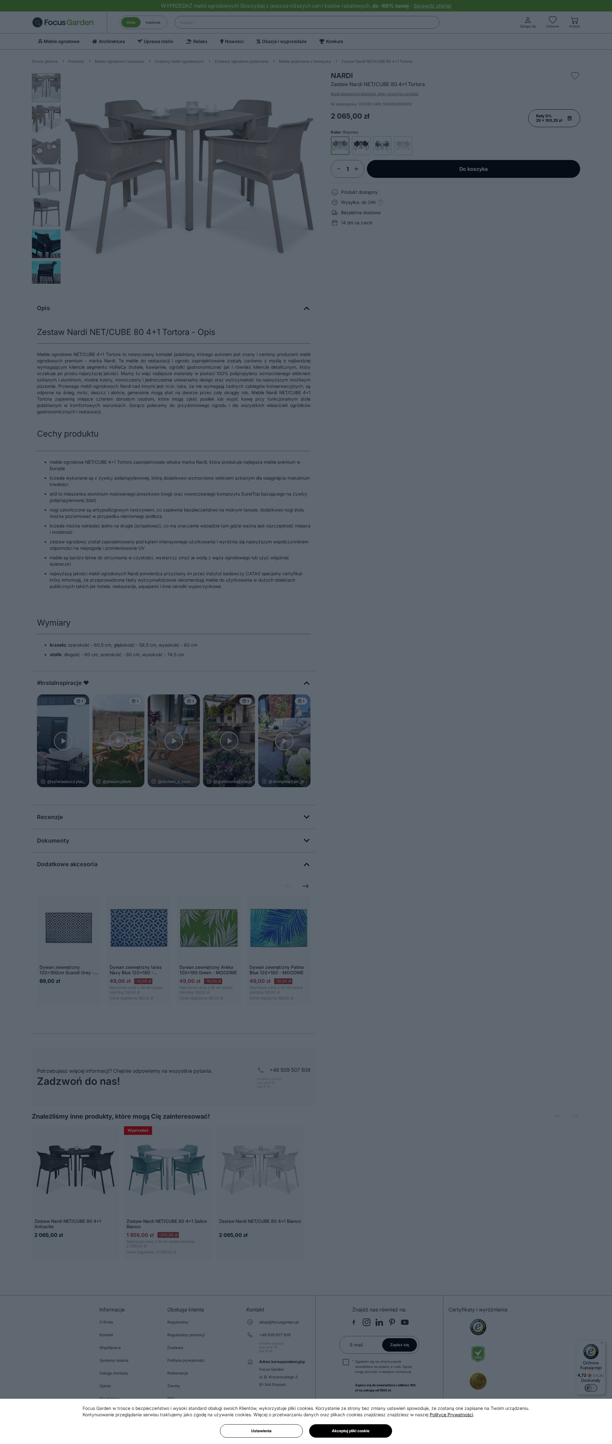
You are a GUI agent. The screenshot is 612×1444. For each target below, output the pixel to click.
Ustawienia (261, 1430)
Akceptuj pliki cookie (350, 1430)
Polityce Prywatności (451, 1414)
